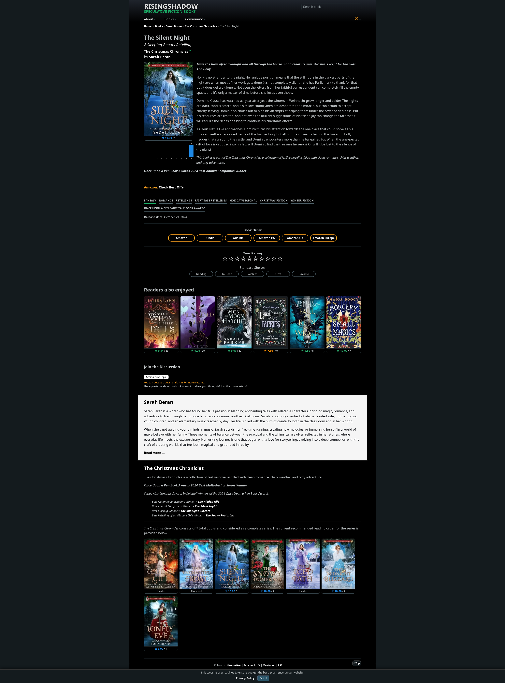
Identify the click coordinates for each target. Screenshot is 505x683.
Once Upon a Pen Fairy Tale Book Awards (174, 208)
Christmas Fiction (274, 200)
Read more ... (154, 453)
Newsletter (234, 665)
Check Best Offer (172, 187)
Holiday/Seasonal (243, 200)
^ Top (357, 663)
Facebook (250, 665)
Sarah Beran (160, 56)
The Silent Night (206, 506)
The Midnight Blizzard (195, 511)
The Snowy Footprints (220, 515)
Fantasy (150, 200)
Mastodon (269, 665)
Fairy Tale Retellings (211, 200)
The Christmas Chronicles (166, 51)
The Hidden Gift (208, 501)
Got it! (263, 678)
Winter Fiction (302, 200)
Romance (166, 200)
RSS (280, 665)
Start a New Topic (156, 377)
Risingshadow (171, 8)
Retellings (184, 200)
